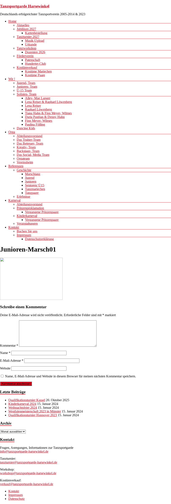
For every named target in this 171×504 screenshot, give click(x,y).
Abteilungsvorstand (29, 136)
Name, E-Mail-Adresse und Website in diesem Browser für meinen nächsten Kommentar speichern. (70, 376)
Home (12, 21)
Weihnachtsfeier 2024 (22, 407)
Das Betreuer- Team (30, 143)
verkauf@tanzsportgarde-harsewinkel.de (26, 484)
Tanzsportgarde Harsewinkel (24, 6)
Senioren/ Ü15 (34, 185)
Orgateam (23, 158)
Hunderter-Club (35, 63)
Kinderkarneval (27, 216)
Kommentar (9, 345)
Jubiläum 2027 (26, 29)
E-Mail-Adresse (11, 360)
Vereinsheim (25, 162)
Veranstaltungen (27, 223)
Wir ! (11, 79)
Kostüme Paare (35, 75)
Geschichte (24, 170)
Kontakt (13, 227)
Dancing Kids (26, 128)
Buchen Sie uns (27, 231)
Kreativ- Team (26, 147)
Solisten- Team (26, 94)
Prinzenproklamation (30, 208)
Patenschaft (32, 60)
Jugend (29, 177)
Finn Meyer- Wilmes (38, 120)
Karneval (14, 200)
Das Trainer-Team (28, 139)
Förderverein (25, 56)
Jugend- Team (26, 83)
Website (5, 368)
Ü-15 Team (24, 90)
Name (5, 353)
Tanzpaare (32, 193)
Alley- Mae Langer (37, 98)
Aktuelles (23, 25)
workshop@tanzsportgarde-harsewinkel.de (28, 473)
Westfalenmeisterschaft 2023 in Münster (34, 411)
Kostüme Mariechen (38, 71)
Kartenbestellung (36, 33)
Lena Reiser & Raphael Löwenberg (48, 102)
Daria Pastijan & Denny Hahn (45, 117)
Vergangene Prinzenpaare (42, 212)
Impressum (24, 235)
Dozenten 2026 (35, 52)
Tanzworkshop (26, 48)
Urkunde (31, 44)
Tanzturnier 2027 (28, 36)
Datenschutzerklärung (39, 239)
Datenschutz (16, 498)
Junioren (30, 181)
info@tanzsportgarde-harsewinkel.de (24, 451)
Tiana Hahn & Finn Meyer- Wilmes (48, 113)
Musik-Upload (34, 40)
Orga (11, 132)
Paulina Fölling (35, 124)
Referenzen (15, 166)
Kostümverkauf (27, 67)
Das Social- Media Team (33, 155)
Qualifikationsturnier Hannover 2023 (32, 415)
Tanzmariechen (35, 189)
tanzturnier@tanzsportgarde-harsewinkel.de (28, 462)
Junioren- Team (27, 86)
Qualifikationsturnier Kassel (26, 400)
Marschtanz (32, 174)
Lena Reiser (33, 105)
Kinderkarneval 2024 (22, 404)
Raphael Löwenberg (38, 109)
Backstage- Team (28, 151)
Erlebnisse (23, 196)
